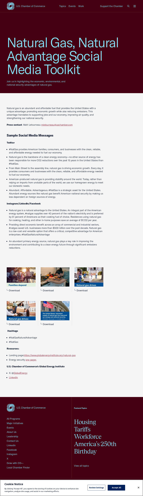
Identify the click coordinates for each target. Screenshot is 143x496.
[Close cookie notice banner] (138, 487)
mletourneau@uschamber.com (56, 124)
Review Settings (96, 487)
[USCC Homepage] (26, 408)
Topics (62, 6)
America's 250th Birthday (95, 447)
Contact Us (12, 440)
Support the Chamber (111, 6)
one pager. (31, 359)
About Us (11, 431)
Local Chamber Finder (18, 467)
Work (81, 6)
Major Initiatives (15, 423)
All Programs (13, 418)
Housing (85, 421)
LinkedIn (11, 445)
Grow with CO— (15, 463)
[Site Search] (128, 6)
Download (14, 290)
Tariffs (82, 429)
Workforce (87, 436)
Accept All (116, 487)
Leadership (12, 436)
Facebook (12, 449)
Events (72, 6)
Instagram (12, 454)
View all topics (81, 465)
